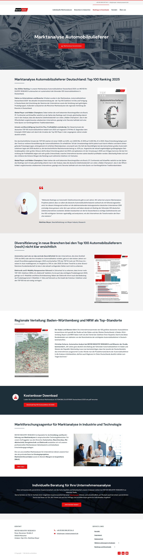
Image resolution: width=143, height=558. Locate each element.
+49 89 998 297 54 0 (102, 2)
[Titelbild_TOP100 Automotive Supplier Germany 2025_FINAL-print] (112, 88)
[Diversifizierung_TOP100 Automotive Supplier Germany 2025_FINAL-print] (111, 255)
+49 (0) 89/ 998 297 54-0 (65, 530)
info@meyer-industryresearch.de (119, 2)
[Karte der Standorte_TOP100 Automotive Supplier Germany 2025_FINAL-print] (32, 329)
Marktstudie (74, 495)
